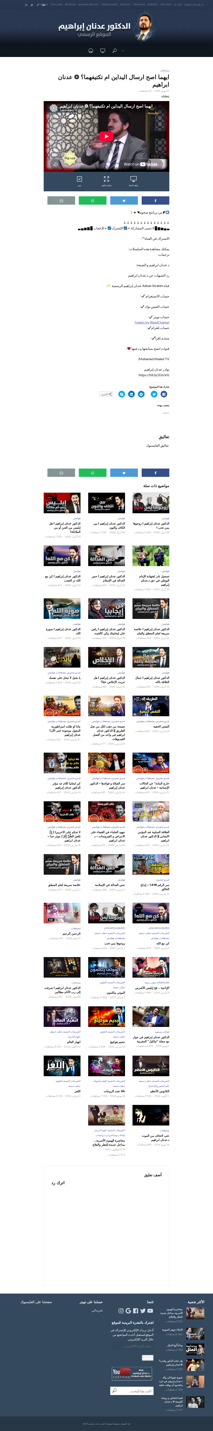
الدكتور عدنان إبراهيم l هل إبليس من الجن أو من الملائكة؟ (64, 528)
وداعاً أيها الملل (175, 1345)
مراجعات (164, 70)
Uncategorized (159, 928)
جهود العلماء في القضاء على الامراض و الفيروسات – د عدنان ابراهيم (108, 836)
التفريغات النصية (160, 933)
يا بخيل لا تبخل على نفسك (64, 678)
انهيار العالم (73, 1042)
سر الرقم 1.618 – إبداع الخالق (155, 887)
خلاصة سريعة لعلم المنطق (64, 885)
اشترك (148, 1357)
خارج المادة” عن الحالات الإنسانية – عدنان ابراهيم (154, 785)
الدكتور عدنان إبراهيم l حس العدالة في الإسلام (108, 578)
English (125, 4)
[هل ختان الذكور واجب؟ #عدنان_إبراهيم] (195, 1365)
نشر (79, 185)
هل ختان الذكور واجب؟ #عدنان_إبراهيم (171, 1362)
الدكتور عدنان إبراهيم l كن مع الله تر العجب (62, 578)
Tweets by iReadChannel (151, 322)
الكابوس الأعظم (159, 1091)
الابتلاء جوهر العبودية (172, 1329)
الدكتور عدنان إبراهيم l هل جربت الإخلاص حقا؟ (109, 680)
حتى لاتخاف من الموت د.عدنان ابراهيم (155, 1138)
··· (123, 50)
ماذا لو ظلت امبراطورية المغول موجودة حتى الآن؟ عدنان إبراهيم (64, 731)
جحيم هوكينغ (117, 1042)
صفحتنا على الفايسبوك (36, 1302)
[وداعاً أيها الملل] (195, 1349)
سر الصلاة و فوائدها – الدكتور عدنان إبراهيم (107, 785)
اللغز (77, 1091)
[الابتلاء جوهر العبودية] (195, 1334)
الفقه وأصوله (100, 1080)
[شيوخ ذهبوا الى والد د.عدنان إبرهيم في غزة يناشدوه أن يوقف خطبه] (195, 1382)
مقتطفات (61, 672)
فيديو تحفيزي (73, 672)
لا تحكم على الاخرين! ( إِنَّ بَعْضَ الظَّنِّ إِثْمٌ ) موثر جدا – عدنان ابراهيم (64, 836)
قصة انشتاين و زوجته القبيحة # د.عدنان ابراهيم (172, 1401)
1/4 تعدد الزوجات (114, 1091)
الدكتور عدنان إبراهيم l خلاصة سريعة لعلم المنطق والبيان (151, 631)
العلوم (104, 982)
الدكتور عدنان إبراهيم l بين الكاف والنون (109, 525)
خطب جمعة (145, 933)
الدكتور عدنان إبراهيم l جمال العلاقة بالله (152, 680)
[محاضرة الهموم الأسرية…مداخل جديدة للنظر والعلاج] (195, 1313)
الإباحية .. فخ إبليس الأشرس (152, 988)
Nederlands (110, 4)
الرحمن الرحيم (71, 933)
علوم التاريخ (74, 1036)
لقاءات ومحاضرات (115, 1135)
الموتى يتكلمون (115, 992)
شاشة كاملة (106, 185)
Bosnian (70, 4)
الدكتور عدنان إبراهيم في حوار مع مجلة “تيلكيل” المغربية (151, 1039)
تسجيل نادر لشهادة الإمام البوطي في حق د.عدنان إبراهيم (154, 580)
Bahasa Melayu (89, 4)
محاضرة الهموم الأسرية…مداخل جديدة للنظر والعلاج (109, 1143)
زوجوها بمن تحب (114, 943)
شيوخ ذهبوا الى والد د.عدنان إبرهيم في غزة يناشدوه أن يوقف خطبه (171, 1381)
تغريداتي (97, 1310)
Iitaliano (56, 4)
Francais (139, 4)
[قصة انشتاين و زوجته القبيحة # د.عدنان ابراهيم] (195, 1402)
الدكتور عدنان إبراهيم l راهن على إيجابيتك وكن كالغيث (108, 631)
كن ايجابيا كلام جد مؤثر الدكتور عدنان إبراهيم (66, 785)
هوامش (165, 518)
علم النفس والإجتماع (159, 1085)
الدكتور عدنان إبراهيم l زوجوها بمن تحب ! (151, 525)
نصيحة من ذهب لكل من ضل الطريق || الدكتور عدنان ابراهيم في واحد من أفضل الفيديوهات (107, 733)
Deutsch (166, 4)
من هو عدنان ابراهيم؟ (193, 4)
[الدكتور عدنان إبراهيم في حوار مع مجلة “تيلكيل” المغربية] (151, 1016)
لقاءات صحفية (162, 1031)
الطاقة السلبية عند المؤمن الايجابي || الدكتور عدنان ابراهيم (153, 836)
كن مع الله (162, 943)
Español (153, 4)
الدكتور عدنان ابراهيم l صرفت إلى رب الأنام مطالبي (62, 990)
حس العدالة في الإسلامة (110, 885)
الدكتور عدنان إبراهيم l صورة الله (63, 631)
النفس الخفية (161, 726)
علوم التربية (101, 1130)
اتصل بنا (178, 4)
